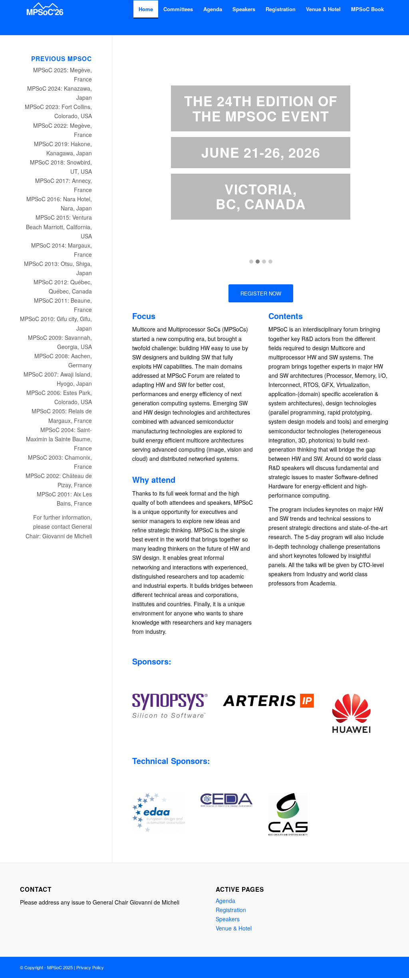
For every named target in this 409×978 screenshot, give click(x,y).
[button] (251, 261)
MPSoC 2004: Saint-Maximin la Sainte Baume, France (59, 439)
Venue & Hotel (234, 928)
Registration (231, 910)
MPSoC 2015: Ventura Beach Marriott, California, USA (59, 226)
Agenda (225, 901)
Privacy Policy (90, 967)
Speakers (228, 919)
